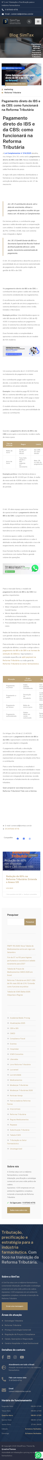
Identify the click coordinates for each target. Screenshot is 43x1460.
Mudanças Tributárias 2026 (21, 1090)
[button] (17, 838)
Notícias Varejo (16, 1096)
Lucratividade (15, 1075)
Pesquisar (12, 914)
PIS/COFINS (15, 1109)
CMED (12, 1033)
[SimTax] (12, 21)
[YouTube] (22, 1357)
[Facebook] (3, 1357)
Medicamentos (16, 1080)
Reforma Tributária (13, 93)
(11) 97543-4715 (12, 829)
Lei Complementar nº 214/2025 (18, 153)
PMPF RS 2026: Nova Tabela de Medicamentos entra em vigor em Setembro (21, 949)
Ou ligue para (21, 1203)
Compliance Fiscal (17, 1039)
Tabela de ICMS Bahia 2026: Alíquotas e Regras (18, 993)
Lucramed (14, 1070)
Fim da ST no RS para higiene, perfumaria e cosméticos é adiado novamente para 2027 (21, 960)
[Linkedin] (8, 1357)
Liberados (14, 1059)
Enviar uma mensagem (14, 1306)
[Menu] (38, 21)
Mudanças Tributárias (19, 1085)
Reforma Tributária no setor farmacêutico (21, 664)
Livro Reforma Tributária (20, 1064)
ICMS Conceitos (16, 1054)
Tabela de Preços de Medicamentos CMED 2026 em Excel (20, 972)
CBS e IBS (14, 1028)
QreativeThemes (9, 1449)
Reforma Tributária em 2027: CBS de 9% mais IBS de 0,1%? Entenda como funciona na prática (21, 983)
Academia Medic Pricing (20, 1018)
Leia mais (9, 888)
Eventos (13, 1044)
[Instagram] (15, 1357)
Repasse (13, 1125)
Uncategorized (16, 1149)
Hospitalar (14, 1049)
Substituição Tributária (19, 1130)
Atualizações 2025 (17, 1023)
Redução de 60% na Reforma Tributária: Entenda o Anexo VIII (21, 879)
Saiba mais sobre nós (18, 1210)
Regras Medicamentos (19, 1120)
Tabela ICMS (15, 1135)
